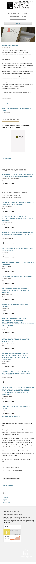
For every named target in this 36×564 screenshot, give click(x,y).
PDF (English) (9, 183)
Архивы (24, 13)
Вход (31, 1)
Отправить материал (11, 478)
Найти (18, 23)
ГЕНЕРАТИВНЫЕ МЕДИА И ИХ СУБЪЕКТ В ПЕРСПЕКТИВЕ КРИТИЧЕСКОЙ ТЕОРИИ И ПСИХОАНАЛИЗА (15, 339)
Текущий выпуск (13, 13)
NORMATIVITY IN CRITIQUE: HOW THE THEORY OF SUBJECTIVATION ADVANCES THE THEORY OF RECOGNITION (17, 234)
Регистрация (23, 1)
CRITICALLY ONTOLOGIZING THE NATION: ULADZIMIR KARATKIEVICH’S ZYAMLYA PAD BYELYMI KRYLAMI (16, 373)
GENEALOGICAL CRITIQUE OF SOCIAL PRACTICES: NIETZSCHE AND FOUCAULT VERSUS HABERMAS (18, 218)
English (5, 500)
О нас (24, 16)
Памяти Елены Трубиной (10, 45)
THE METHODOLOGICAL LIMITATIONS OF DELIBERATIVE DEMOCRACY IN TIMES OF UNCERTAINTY (15, 290)
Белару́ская (6, 502)
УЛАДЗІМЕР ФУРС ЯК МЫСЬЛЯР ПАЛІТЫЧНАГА (17, 276)
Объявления (14, 16)
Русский (5, 497)
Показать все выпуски (10, 416)
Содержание (6, 158)
